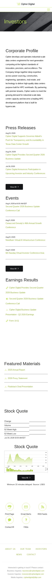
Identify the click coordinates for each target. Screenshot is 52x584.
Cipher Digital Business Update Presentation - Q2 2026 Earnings (21, 312)
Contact (31, 555)
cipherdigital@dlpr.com (32, 577)
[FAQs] (26, 520)
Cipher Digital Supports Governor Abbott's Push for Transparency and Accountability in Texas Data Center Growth (25, 140)
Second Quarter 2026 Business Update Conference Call (24, 301)
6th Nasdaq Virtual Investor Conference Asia (25, 253)
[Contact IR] (10, 520)
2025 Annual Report (16, 370)
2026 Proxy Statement (17, 378)
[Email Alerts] (26, 507)
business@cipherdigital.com (33, 571)
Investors (41, 549)
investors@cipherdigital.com (33, 574)
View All (13, 187)
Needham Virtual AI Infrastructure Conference (25, 240)
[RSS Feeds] (42, 507)
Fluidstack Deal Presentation (20, 386)
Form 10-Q (14, 321)
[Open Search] (48, 10)
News (19, 555)
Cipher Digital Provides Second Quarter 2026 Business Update (24, 290)
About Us (10, 549)
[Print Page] (10, 507)
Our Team (25, 549)
